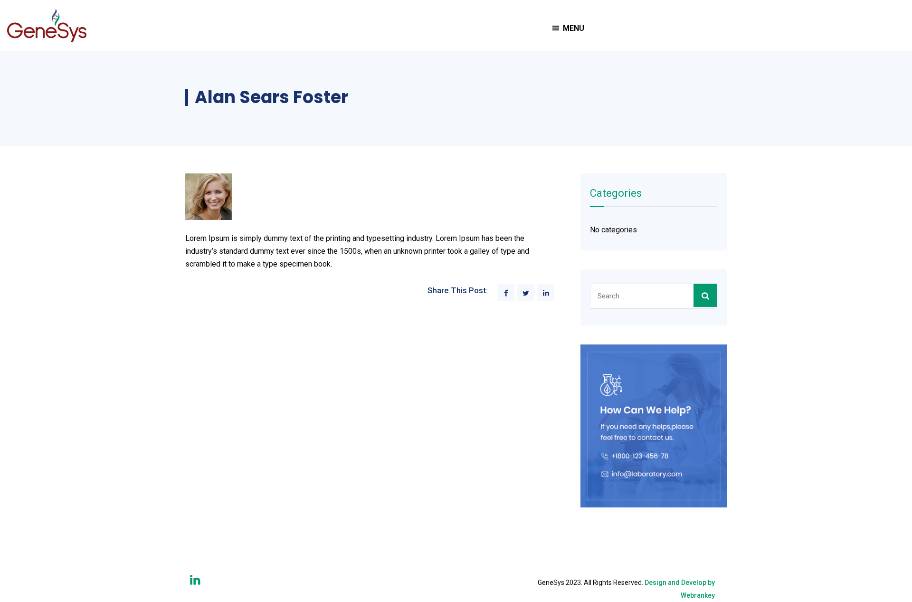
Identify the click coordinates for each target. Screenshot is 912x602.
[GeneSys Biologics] (46, 25)
